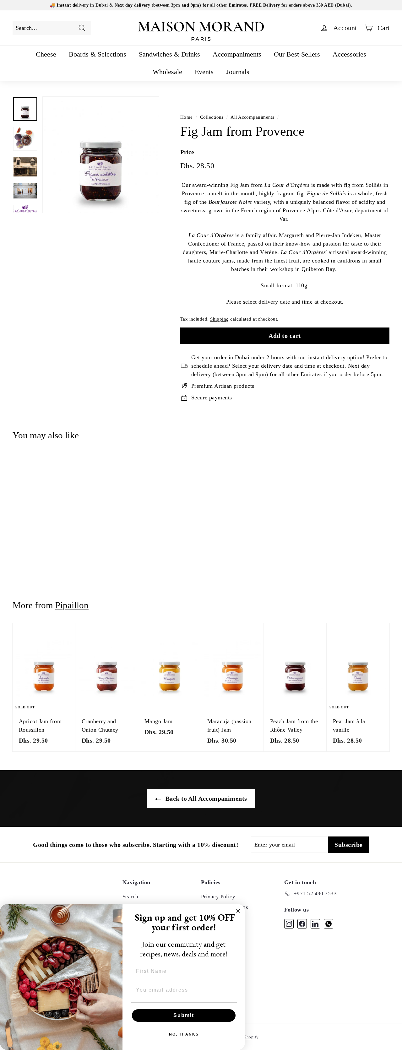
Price (187, 152)
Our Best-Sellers (297, 54)
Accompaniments (237, 54)
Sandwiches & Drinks (169, 54)
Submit (183, 1015)
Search (130, 897)
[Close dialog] (238, 911)
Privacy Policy (218, 897)
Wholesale (167, 72)
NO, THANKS (184, 1034)
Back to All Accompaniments (205, 798)
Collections (212, 117)
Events (204, 72)
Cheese (46, 54)
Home (186, 117)
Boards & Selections (97, 54)
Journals (237, 72)
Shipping (219, 319)
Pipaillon (72, 605)
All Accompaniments (252, 117)
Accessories (349, 54)
